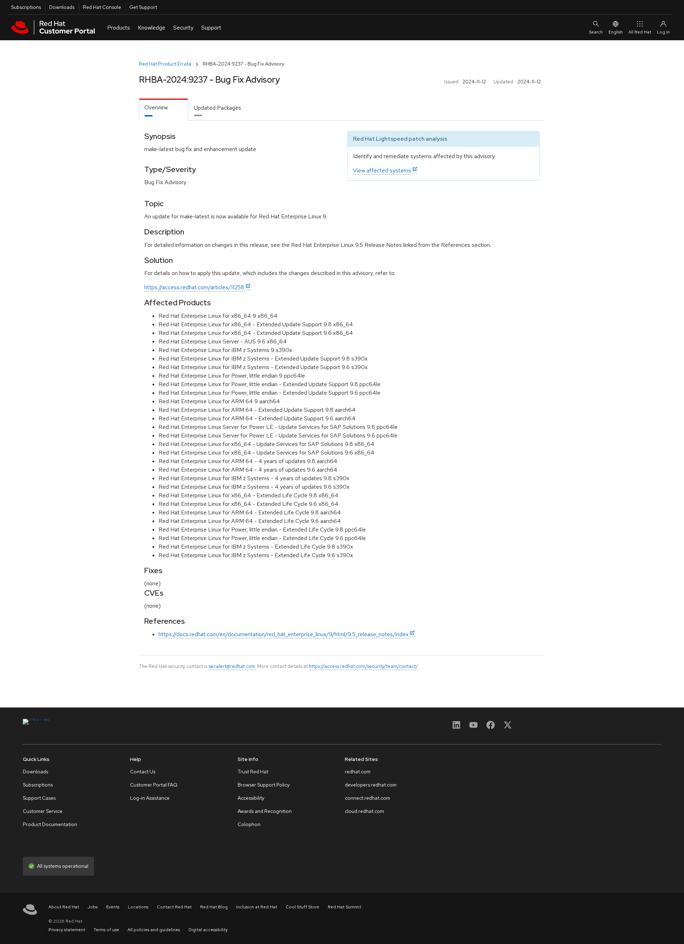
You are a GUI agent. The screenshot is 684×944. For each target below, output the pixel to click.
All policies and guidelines (154, 930)
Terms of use (106, 930)
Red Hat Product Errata (165, 64)
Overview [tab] (156, 107)
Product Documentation (50, 824)
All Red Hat (639, 32)
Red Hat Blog (214, 907)
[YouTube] (473, 727)
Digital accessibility (208, 930)
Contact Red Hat (174, 907)
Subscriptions (26, 7)
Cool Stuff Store (302, 907)
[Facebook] (490, 727)
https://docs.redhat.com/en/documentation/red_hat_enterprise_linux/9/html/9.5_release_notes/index (284, 634)
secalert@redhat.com (231, 666)
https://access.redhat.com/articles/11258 (194, 287)
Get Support (143, 7)
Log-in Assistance (150, 798)
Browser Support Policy (264, 785)
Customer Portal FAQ (153, 785)
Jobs (93, 907)
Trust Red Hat (253, 771)
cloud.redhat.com (364, 811)
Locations (138, 907)
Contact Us (142, 771)
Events (112, 907)
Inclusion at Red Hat (256, 907)
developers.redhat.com (371, 785)
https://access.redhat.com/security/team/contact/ (363, 666)
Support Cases (39, 798)
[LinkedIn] (456, 727)
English (615, 32)
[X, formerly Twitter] (507, 727)
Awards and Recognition (265, 811)
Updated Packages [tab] (217, 107)
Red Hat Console (102, 7)
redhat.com (357, 771)
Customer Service (42, 811)
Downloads (61, 7)
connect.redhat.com (367, 798)
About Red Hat (63, 907)
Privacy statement (66, 930)
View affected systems (382, 170)
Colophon (249, 824)
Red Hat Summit (344, 907)
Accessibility (251, 798)
